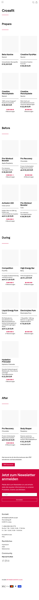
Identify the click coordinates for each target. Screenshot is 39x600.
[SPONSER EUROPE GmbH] (19, 2)
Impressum (5, 544)
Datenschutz (6, 549)
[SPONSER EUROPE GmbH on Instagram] (6, 561)
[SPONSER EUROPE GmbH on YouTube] (8, 561)
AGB (3, 547)
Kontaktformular (7, 534)
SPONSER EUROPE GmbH (14, 580)
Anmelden (19, 500)
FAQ (3, 537)
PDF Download (8, 465)
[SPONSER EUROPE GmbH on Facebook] (3, 561)
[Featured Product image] (10, 44)
